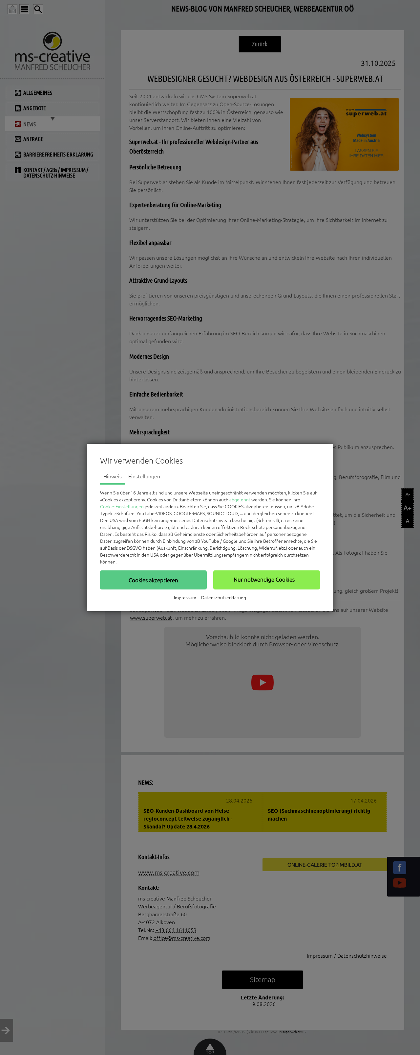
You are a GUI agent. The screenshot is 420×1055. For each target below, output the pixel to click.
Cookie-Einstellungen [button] (122, 506)
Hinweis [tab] (112, 476)
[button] (153, 579)
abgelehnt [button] (239, 499)
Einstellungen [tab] (144, 476)
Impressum (185, 597)
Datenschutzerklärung (223, 597)
